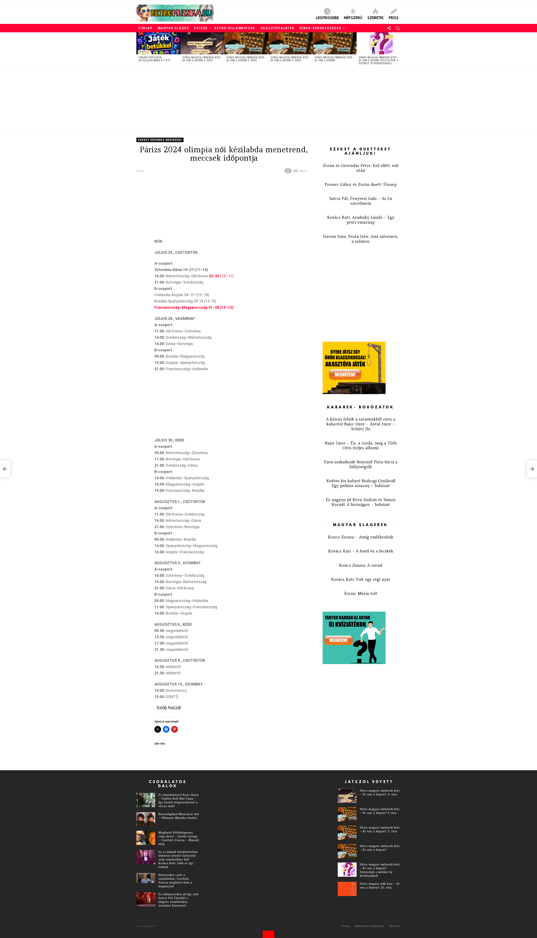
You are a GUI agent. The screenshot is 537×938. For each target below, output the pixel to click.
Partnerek (395, 926)
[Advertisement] (262, 99)
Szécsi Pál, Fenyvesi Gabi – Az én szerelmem (360, 201)
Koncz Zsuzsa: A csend (360, 565)
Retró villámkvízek (234, 28)
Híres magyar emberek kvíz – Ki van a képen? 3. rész (246, 59)
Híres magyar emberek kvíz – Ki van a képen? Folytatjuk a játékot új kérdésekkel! (379, 60)
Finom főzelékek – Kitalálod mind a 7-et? (154, 59)
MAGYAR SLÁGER (173, 28)
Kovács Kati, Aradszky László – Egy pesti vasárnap (360, 220)
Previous (138, 50)
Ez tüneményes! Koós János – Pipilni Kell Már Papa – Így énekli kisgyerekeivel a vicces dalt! (178, 800)
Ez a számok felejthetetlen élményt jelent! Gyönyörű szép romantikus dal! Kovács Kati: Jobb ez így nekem (178, 859)
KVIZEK (201, 28)
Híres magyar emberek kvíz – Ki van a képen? (335, 59)
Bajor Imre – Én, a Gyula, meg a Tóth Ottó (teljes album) (361, 445)
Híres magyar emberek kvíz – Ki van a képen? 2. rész (290, 59)
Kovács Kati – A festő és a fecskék (360, 551)
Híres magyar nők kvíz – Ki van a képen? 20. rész (380, 885)
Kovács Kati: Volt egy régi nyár (360, 579)
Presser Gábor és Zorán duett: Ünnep (361, 184)
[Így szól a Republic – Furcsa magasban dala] (532, 469)
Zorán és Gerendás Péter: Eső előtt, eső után (360, 168)
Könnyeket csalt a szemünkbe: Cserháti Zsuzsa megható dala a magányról (175, 880)
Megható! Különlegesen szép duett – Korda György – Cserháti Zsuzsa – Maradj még (178, 838)
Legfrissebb (327, 17)
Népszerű (353, 17)
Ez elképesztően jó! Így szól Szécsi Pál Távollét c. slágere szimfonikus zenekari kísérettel (178, 899)
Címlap (145, 28)
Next (398, 50)
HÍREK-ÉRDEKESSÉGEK (321, 28)
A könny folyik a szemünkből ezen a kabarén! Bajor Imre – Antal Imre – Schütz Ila (360, 424)
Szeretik (375, 17)
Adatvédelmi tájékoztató (369, 926)
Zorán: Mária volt (360, 593)
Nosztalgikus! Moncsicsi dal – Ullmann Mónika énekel (178, 816)
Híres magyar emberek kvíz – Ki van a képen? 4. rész (202, 59)
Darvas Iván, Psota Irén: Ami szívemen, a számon (360, 239)
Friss (394, 17)
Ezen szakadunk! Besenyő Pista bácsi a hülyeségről (361, 464)
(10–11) (221, 276)
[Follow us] (389, 28)
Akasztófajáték (278, 28)
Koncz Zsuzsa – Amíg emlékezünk (360, 536)
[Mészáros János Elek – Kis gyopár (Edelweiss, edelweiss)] (5, 469)
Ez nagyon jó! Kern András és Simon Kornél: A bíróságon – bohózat (361, 502)
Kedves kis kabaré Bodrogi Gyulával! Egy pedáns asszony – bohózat (360, 483)
